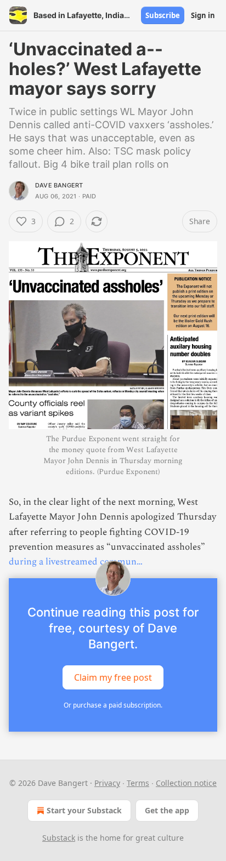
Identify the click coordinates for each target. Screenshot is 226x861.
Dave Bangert (59, 185)
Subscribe (162, 15)
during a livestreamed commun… (76, 562)
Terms (138, 783)
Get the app (167, 810)
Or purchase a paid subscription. (113, 705)
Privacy (107, 783)
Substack (58, 838)
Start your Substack (84, 810)
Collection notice (186, 783)
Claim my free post (113, 677)
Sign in (203, 15)
